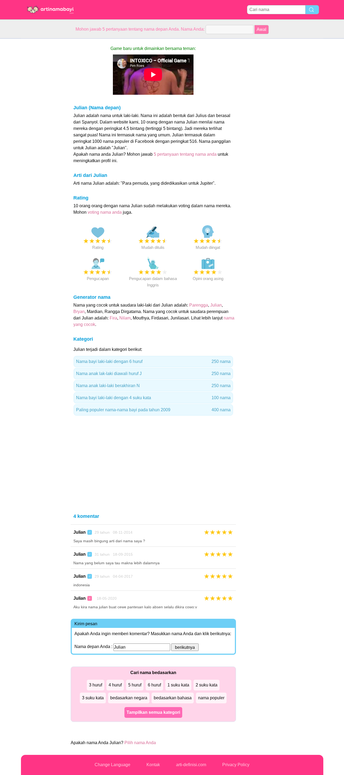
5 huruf (134, 685)
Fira (113, 318)
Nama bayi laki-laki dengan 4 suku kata (153, 397)
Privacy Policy (235, 764)
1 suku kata (178, 685)
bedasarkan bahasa (173, 698)
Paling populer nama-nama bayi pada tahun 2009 (153, 409)
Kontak (153, 764)
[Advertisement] (42, 119)
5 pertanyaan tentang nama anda (185, 154)
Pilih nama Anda (140, 742)
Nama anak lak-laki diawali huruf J (153, 373)
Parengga (198, 305)
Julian (216, 305)
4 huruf (115, 685)
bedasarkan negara (128, 698)
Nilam (125, 318)
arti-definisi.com (191, 764)
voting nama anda (105, 212)
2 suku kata (206, 685)
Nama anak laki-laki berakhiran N (153, 385)
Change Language (112, 764)
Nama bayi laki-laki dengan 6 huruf (153, 361)
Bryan (79, 311)
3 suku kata (93, 698)
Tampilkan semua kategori (153, 712)
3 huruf (95, 685)
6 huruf (154, 685)
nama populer (211, 698)
